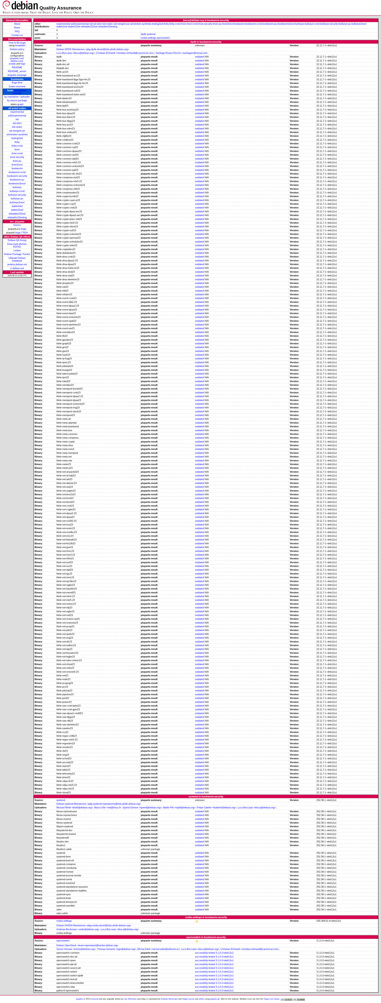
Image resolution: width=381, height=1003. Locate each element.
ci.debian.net (17, 268)
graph (20, 104)
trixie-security (17, 157)
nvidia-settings (148, 38)
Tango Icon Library (271, 999)
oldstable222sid (17, 213)
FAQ (17, 31)
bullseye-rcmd (17, 191)
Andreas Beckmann (169, 999)
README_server (17, 71)
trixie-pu (17, 161)
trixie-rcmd (17, 153)
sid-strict (17, 123)
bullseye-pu (17, 198)
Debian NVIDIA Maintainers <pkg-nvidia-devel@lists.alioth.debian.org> (93, 925)
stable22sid (17, 210)
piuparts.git (215, 999)
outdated (199, 56)
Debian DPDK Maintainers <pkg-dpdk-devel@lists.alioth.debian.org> (92, 49)
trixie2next (17, 164)
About (17, 24)
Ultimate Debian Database (17, 259)
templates (20, 45)
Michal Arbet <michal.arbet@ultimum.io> (158, 949)
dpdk (143, 34)
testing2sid (17, 138)
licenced (94, 999)
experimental (17, 112)
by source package (17, 100)
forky (17, 142)
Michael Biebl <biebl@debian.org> (74, 807)
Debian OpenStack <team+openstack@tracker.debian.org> (87, 945)
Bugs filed (17, 82)
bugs (23, 229)
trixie (17, 149)
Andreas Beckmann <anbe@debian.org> (78, 929)
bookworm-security (20, 91)
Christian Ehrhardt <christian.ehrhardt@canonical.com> (125, 53)
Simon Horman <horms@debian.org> (76, 949)
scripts (12, 63)
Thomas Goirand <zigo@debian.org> (116, 949)
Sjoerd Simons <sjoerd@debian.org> (142, 807)
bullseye (17, 187)
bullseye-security (17, 195)
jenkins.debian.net (17, 264)
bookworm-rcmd (17, 172)
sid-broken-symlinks (17, 134)
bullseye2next (17, 202)
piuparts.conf (17, 58)
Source (17, 225)
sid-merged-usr (17, 131)
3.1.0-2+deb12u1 (225, 953)
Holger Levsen (188, 999)
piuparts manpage (17, 75)
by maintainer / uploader (17, 96)
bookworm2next (17, 183)
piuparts (79, 999)
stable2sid (17, 206)
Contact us (17, 35)
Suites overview (17, 86)
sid (17, 119)
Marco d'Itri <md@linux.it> (107, 807)
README (17, 67)
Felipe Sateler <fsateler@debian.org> (216, 807)
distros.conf (17, 61)
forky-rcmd (17, 146)
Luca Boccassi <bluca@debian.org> (75, 53)
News (17, 27)
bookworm (17, 168)
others (201, 999)
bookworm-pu (17, 179)
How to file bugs (17, 42)
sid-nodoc (17, 127)
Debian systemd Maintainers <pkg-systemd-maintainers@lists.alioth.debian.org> (98, 804)
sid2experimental (17, 115)
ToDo (25, 232)
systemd (151, 34)
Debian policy (17, 49)
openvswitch (163, 38)
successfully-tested (205, 953)
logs (23, 63)
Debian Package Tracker (17, 254)
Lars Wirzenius (130, 999)
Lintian (17, 250)
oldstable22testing (17, 217)
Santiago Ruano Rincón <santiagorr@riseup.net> (182, 53)
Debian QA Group (17, 240)
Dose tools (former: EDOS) (17, 245)
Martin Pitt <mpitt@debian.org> (179, 807)
